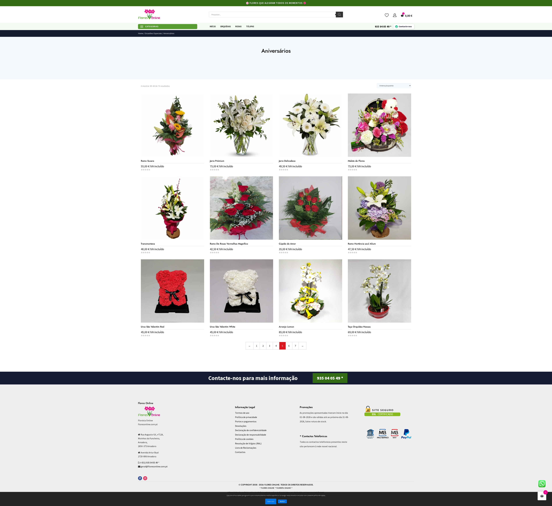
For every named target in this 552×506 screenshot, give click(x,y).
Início (213, 26)
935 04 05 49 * (330, 378)
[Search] (339, 14)
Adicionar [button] (172, 341)
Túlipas (250, 26)
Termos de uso (242, 412)
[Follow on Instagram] (145, 478)
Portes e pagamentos (245, 421)
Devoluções (240, 425)
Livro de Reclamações (245, 447)
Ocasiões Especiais (153, 33)
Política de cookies (244, 439)
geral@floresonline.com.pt (154, 466)
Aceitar (282, 501)
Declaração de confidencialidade (251, 430)
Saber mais (270, 501)
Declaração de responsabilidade (250, 434)
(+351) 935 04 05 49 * (149, 462)
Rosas (238, 26)
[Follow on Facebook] (140, 478)
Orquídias (225, 26)
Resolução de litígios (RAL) (248, 443)
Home (140, 33)
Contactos (240, 452)
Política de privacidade (246, 417)
